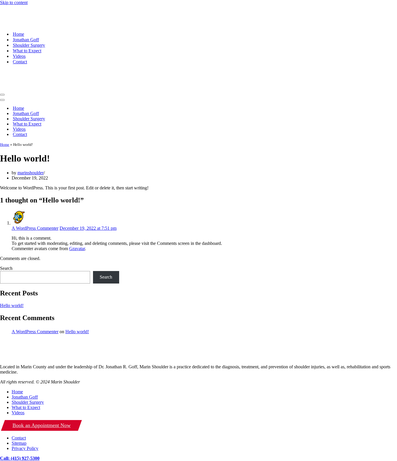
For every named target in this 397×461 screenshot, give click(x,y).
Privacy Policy (25, 415)
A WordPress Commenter (35, 195)
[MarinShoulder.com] (23, 7)
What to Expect (27, 34)
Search (6, 235)
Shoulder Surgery (29, 28)
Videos (19, 39)
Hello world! (12, 272)
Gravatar (77, 216)
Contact (20, 45)
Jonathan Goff (26, 23)
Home (18, 17)
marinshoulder (30, 140)
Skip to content (14, 2)
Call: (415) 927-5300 (20, 425)
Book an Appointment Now (41, 393)
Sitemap (19, 410)
